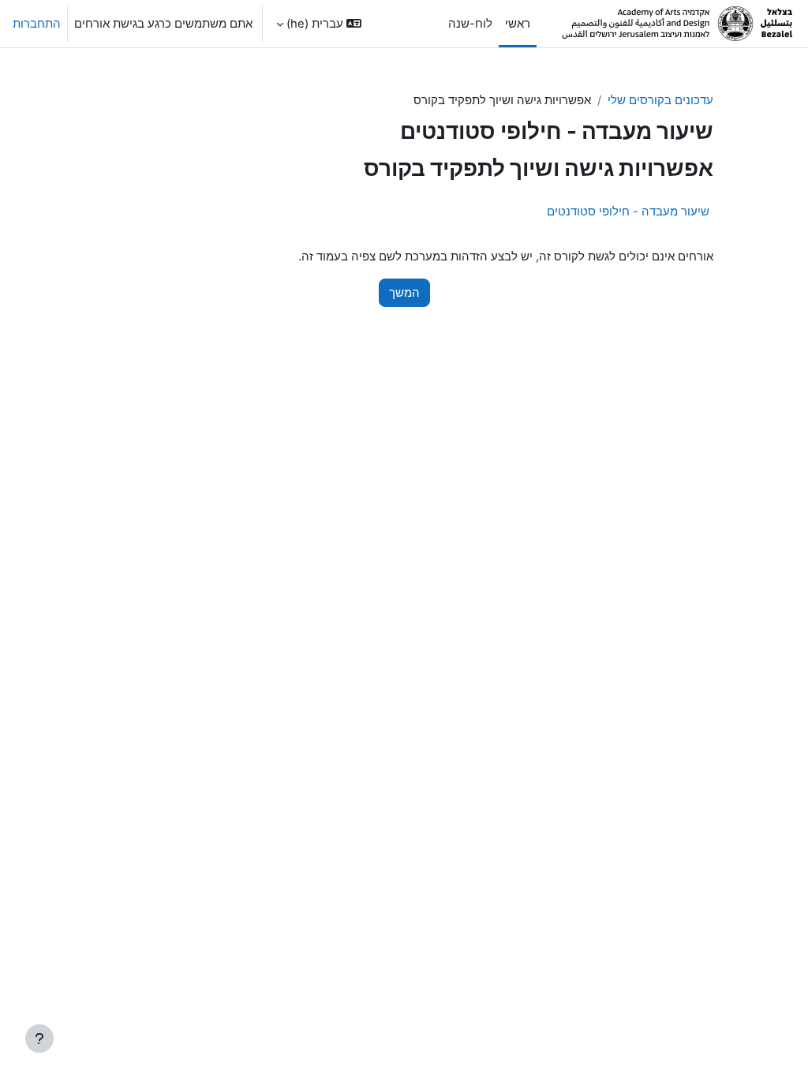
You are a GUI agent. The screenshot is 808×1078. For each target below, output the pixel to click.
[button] (319, 23)
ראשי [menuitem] (517, 24)
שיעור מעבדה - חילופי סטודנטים (628, 211)
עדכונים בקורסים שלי (660, 100)
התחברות (37, 24)
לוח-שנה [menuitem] (470, 24)
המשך (404, 293)
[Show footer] (39, 1038)
